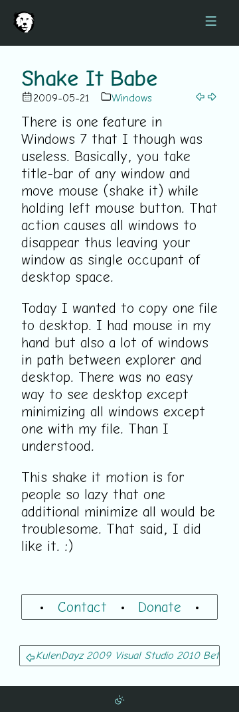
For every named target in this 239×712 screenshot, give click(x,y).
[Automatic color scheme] (119, 698)
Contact (82, 606)
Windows (132, 97)
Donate (159, 606)
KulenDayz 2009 (73, 655)
